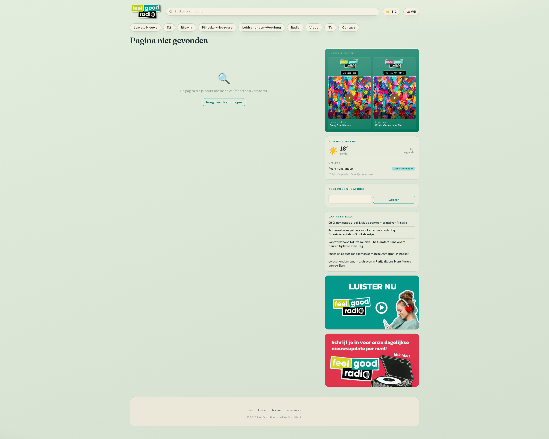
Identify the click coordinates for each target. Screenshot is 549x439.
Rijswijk (186, 27)
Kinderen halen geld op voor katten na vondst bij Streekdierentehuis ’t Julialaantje (362, 232)
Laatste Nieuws (145, 27)
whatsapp (294, 410)
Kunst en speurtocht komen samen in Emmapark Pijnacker (369, 254)
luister (262, 410)
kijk (251, 410)
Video (313, 27)
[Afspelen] (349, 98)
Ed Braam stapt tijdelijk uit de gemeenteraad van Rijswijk (368, 223)
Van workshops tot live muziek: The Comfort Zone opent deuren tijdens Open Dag (367, 244)
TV (330, 27)
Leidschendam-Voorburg (261, 27)
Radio (295, 27)
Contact (348, 27)
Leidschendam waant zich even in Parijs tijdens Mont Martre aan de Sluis (370, 263)
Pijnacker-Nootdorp (217, 27)
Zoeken (394, 200)
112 (169, 27)
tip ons (276, 410)
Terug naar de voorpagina (224, 102)
